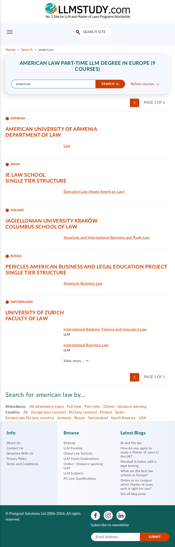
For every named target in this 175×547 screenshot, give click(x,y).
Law (67, 146)
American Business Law (83, 283)
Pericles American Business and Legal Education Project (86, 266)
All (25, 412)
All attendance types (47, 406)
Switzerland (98, 418)
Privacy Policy (17, 458)
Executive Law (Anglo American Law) (94, 192)
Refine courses (142, 84)
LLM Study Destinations (81, 458)
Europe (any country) (48, 412)
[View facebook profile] (95, 515)
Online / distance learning (124, 406)
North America (123, 418)
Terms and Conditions (22, 464)
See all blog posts (133, 494)
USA (142, 418)
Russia (79, 418)
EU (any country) (83, 412)
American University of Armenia (51, 129)
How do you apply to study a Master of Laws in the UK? (140, 452)
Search (27, 50)
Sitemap (69, 443)
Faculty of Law (26, 318)
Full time (74, 406)
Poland (106, 412)
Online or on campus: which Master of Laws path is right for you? (137, 484)
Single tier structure (35, 181)
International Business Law (86, 345)
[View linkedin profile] (121, 515)
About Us (14, 443)
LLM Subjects (73, 473)
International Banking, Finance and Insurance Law (105, 329)
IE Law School (25, 175)
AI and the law (131, 443)
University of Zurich (34, 312)
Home (10, 50)
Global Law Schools (78, 453)
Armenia (64, 418)
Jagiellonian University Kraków (51, 221)
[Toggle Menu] (9, 32)
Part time (92, 406)
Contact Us (15, 448)
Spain (119, 412)
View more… (74, 361)
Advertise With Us (20, 453)
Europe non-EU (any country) (29, 418)
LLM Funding (73, 448)
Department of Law (33, 135)
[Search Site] (78, 32)
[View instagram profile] (108, 515)
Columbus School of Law (41, 226)
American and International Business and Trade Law (107, 237)
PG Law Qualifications (80, 478)
